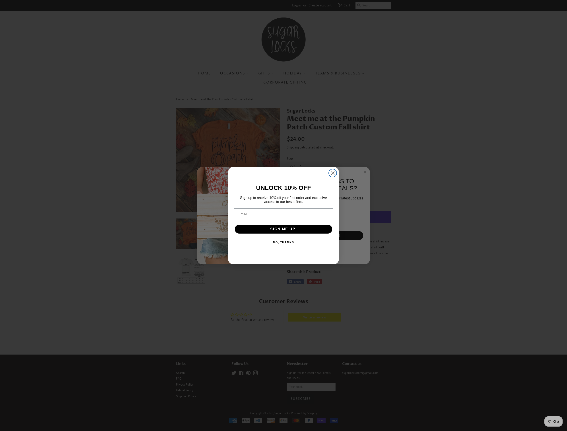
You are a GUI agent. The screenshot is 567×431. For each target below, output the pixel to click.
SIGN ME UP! (283, 229)
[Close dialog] (333, 173)
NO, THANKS (283, 242)
